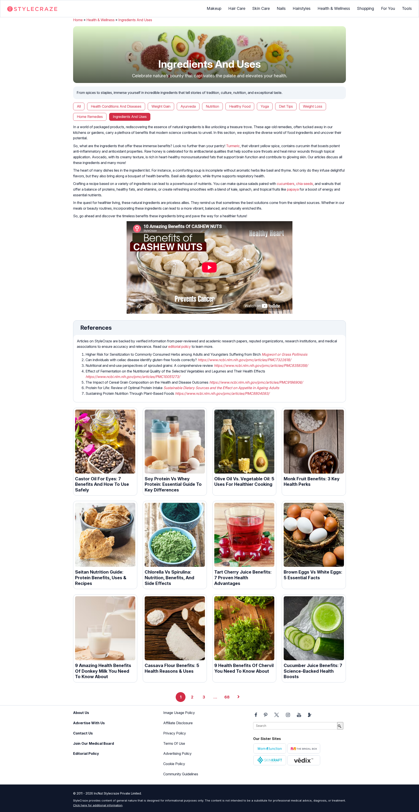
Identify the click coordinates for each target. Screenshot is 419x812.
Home (78, 20)
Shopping (365, 8)
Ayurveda (188, 106)
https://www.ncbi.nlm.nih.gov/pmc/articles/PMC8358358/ (261, 365)
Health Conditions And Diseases (116, 106)
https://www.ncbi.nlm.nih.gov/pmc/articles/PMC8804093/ (222, 393)
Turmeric (233, 146)
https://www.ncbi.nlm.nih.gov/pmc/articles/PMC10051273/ (133, 376)
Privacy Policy (174, 733)
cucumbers (285, 183)
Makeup (214, 8)
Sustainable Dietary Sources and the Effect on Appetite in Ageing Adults (221, 388)
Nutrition (212, 106)
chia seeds (304, 183)
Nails (281, 8)
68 (227, 697)
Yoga (265, 106)
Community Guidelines (180, 774)
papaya (293, 189)
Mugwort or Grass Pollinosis (284, 354)
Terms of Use (174, 743)
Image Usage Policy (179, 712)
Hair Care (236, 8)
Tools (407, 8)
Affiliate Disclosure (178, 723)
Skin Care (261, 8)
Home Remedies (90, 116)
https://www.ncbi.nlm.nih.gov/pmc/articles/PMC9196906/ (256, 382)
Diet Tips (286, 106)
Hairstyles (302, 8)
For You (388, 8)
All (79, 106)
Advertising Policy (177, 753)
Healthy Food (240, 106)
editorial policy (179, 346)
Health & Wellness (334, 8)
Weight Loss (312, 106)
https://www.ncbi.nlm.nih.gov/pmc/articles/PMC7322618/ (244, 360)
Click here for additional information (97, 805)
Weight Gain (160, 106)
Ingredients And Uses (135, 20)
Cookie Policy (174, 764)
